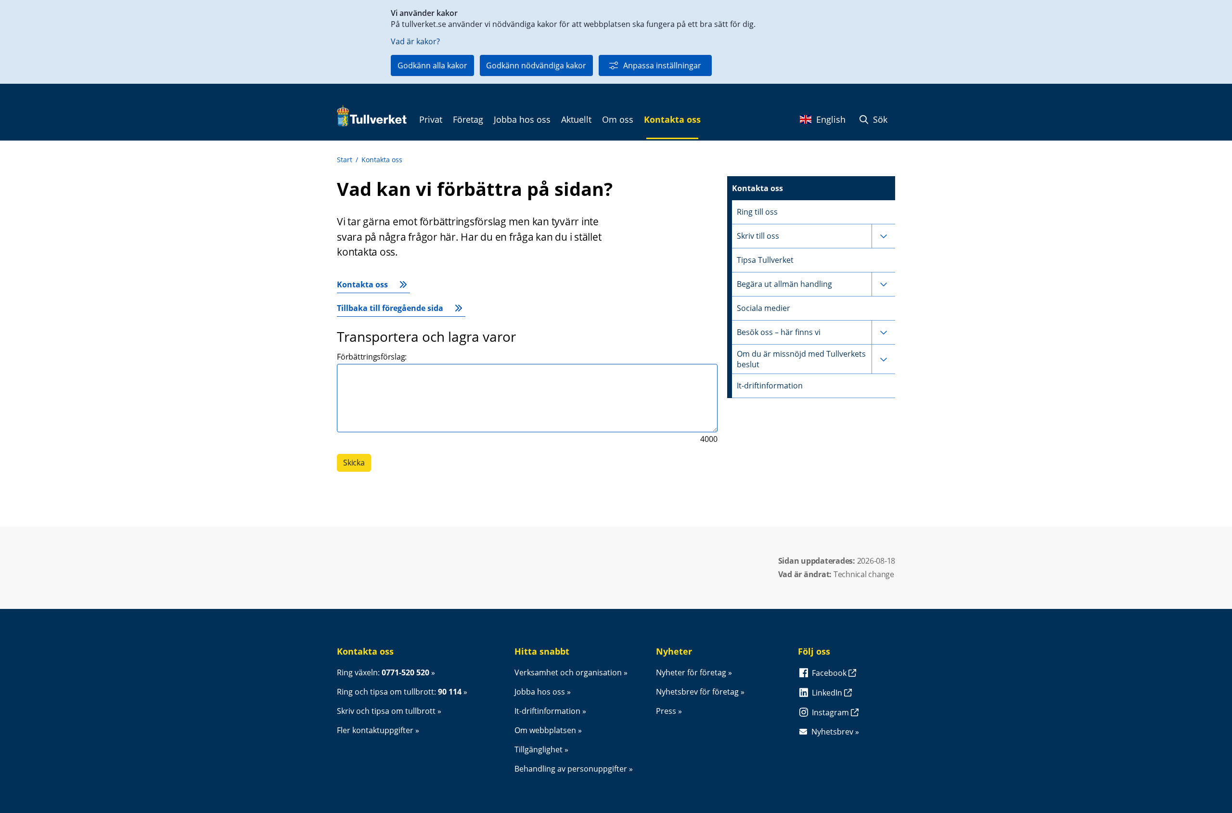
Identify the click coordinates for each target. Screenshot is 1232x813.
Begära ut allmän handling (784, 284)
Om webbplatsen (545, 730)
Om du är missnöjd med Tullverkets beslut (801, 359)
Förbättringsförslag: (372, 356)
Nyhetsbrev (832, 731)
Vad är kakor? (415, 41)
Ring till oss (757, 211)
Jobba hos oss (539, 691)
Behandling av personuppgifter (570, 768)
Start (344, 159)
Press (666, 711)
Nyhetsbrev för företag (697, 691)
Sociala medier (763, 308)
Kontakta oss (381, 159)
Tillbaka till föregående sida (390, 308)
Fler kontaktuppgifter (375, 730)
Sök (879, 119)
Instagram (831, 712)
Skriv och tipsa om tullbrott (386, 711)
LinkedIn (828, 692)
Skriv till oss (758, 236)
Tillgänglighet (538, 749)
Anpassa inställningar (662, 65)
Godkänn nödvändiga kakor (536, 65)
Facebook (830, 673)
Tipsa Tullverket (765, 260)
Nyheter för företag (691, 672)
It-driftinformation (770, 385)
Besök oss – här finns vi (779, 332)
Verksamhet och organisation (568, 672)
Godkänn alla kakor (432, 65)
